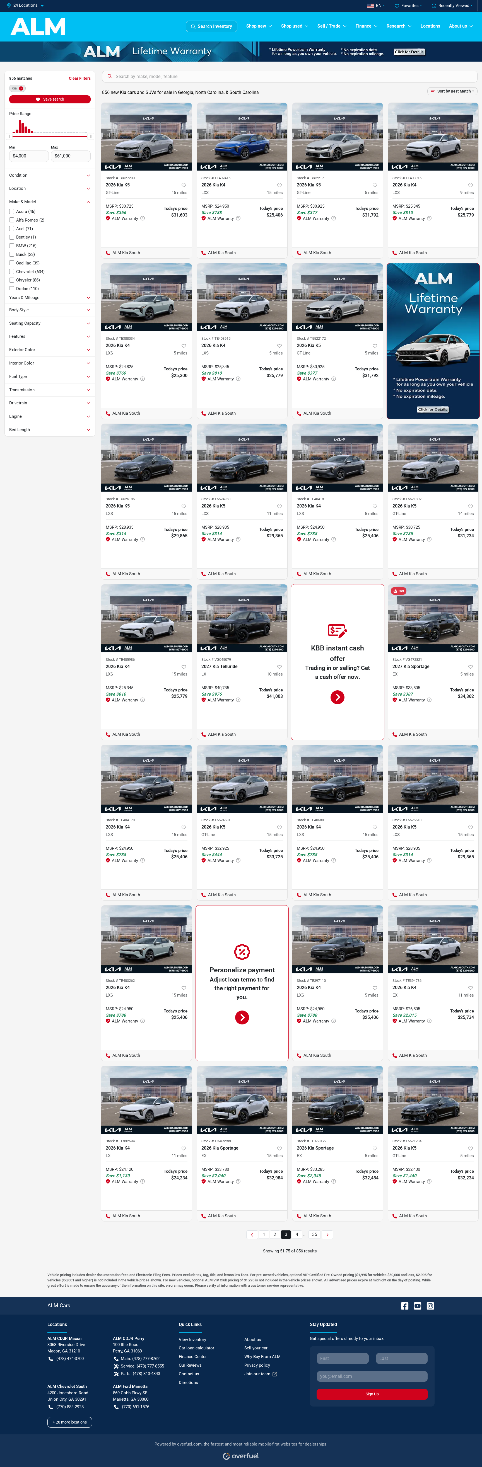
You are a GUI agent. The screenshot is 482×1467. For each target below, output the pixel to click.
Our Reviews (190, 1365)
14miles (466, 513)
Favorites (410, 5)
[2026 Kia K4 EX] (433, 939)
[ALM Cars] (38, 26)
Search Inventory (215, 26)
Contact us (189, 1373)
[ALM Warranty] (241, 52)
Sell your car (255, 1348)
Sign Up (372, 1394)
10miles (275, 674)
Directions (188, 1382)
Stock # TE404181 (311, 499)
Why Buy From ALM (262, 1356)
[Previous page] (252, 1234)
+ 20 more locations (70, 1422)
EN (379, 5)
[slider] (9, 136)
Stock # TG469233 (216, 1141)
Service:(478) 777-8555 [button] (142, 1366)
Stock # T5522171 (311, 178)
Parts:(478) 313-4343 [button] (140, 1373)
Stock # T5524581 (215, 820)
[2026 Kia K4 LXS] (242, 137)
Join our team (257, 1373)
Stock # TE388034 (120, 338)
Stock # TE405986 (120, 659)
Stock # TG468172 (311, 1141)
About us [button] (458, 26)
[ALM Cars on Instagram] (428, 1305)
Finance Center (193, 1356)
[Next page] (327, 1234)
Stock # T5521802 (406, 499)
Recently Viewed (453, 5)
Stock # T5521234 (406, 1141)
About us (252, 1339)
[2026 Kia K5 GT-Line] (146, 137)
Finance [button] (364, 26)
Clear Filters (80, 78)
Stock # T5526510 (406, 820)
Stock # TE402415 (215, 178)
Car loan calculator (196, 1348)
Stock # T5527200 (120, 178)
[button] (27, 5)
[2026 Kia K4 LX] (146, 1100)
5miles (372, 192)
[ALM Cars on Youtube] (415, 1305)
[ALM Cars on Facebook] (402, 1305)
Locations (430, 26)
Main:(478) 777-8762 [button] (140, 1358)
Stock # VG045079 (216, 659)
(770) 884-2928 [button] (70, 1406)
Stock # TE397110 (311, 980)
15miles (179, 192)
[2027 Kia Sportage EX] (433, 618)
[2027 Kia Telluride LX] (242, 618)
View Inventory (192, 1339)
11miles (275, 513)
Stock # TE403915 (215, 338)
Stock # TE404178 (120, 820)
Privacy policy (257, 1365)
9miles (467, 192)
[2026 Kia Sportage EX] (242, 1100)
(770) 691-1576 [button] (135, 1406)
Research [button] (396, 26)
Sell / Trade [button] (329, 26)
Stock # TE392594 (120, 1141)
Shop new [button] (256, 26)
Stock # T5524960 (215, 499)
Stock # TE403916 (406, 178)
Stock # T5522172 (311, 338)
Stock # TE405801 (311, 820)
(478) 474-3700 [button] (70, 1358)
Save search (53, 99)
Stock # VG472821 (407, 659)
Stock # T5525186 (120, 499)
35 (314, 1234)
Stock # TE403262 (120, 980)
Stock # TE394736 (406, 980)
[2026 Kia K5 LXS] (146, 458)
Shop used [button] (291, 26)
